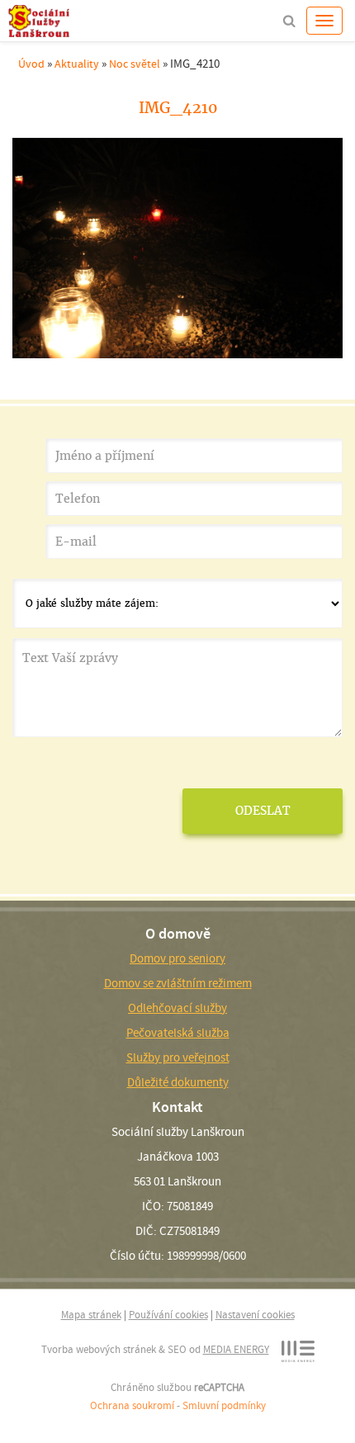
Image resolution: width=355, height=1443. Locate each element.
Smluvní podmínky (224, 1405)
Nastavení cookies (255, 1315)
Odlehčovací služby (177, 1008)
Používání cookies (168, 1315)
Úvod (31, 63)
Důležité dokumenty (178, 1082)
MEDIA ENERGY (236, 1349)
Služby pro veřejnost (178, 1057)
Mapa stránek (91, 1315)
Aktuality (76, 63)
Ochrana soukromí (132, 1405)
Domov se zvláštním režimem (178, 983)
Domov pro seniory (177, 958)
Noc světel (134, 63)
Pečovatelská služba (178, 1032)
